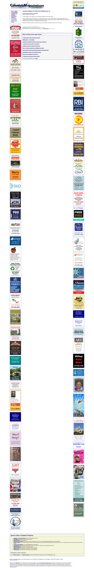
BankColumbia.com (79, 37)
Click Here (78, 446)
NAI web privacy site (13, 566)
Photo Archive (14, 19)
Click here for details (15, 81)
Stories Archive (14, 20)
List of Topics (13, 18)
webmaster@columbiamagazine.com (46, 562)
